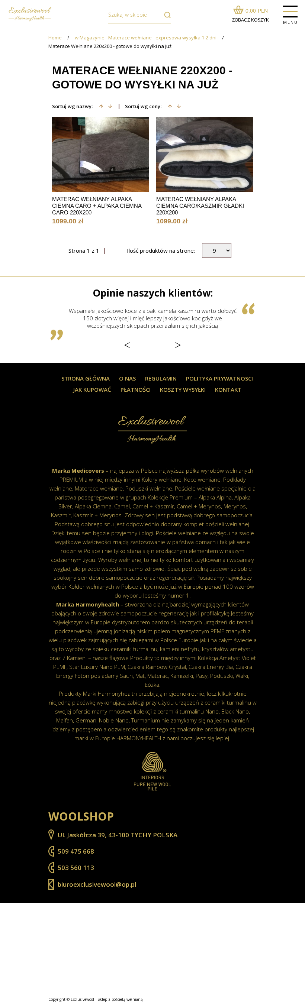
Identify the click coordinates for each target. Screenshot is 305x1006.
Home (55, 37)
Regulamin (161, 378)
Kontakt (228, 389)
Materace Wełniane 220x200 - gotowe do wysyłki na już (109, 46)
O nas (127, 378)
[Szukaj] (165, 15)
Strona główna (85, 378)
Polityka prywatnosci (219, 378)
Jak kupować (92, 389)
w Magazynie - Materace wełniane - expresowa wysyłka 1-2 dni (145, 37)
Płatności (136, 389)
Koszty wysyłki (183, 389)
